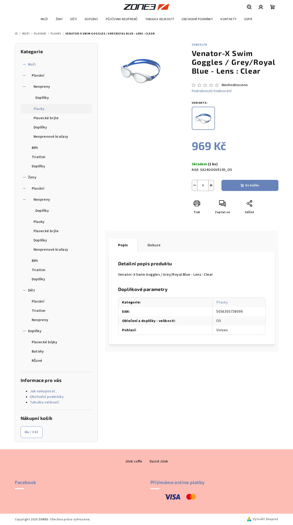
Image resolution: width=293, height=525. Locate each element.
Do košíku (252, 185)
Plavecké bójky (44, 342)
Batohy (38, 351)
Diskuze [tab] (154, 245)
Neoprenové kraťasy (51, 136)
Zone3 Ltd (199, 45)
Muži (32, 64)
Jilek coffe (133, 461)
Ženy (32, 177)
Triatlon (39, 156)
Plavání (38, 75)
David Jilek (159, 461)
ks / (31, 432)
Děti (31, 290)
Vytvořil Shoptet (265, 519)
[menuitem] (44, 19)
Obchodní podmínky (47, 396)
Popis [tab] (123, 245)
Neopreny (42, 86)
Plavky (39, 108)
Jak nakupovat (42, 391)
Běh (35, 147)
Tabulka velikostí (44, 402)
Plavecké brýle (46, 118)
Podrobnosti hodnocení (212, 91)
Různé (37, 360)
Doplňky (42, 97)
